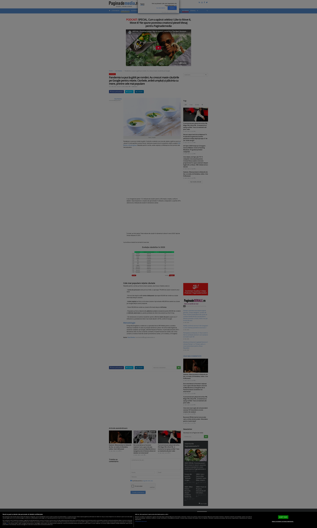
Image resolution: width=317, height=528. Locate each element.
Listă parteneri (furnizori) (141, 521)
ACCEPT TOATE (283, 517)
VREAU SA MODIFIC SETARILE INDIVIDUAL (283, 521)
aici (7, 523)
